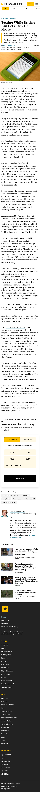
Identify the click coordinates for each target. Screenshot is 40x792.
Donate (30, 4)
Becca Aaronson (9, 46)
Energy (3, 661)
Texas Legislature (18, 499)
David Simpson (31, 124)
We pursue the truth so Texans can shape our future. (12, 633)
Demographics (6, 655)
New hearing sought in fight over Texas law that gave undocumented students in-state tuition (26, 552)
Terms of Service (7, 724)
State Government (9, 19)
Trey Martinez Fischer (15, 327)
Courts (3, 648)
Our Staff (4, 701)
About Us (4, 698)
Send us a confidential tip (9, 627)
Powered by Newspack (9, 786)
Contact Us (5, 620)
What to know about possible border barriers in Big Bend (26, 592)
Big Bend (29, 9)
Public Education (6, 681)
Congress (4, 645)
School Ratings (17, 9)
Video (3, 740)
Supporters (6, 191)
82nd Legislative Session (10, 495)
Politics (3, 677)
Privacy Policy (5, 727)
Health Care (5, 668)
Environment (5, 664)
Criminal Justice (6, 651)
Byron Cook (22, 241)
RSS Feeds (4, 744)
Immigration (5, 674)
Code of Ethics (6, 721)
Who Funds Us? (6, 711)
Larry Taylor (27, 216)
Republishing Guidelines (9, 718)
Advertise (4, 623)
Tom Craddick (15, 141)
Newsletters (5, 734)
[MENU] (37, 4)
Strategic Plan (5, 714)
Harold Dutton (12, 315)
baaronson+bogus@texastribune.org (24, 514)
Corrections (5, 731)
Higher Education (7, 671)
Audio (3, 737)
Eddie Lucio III (12, 268)
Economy (4, 658)
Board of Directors (7, 705)
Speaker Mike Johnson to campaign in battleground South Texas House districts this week (26, 580)
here (18, 410)
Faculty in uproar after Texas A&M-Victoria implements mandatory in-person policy (26, 567)
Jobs (2, 708)
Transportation (6, 687)
